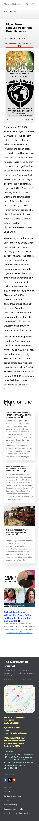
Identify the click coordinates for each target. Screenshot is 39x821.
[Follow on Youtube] (14, 780)
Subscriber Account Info (13, 809)
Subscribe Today (10, 804)
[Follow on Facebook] (5, 780)
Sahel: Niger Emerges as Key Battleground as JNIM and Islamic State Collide (17, 468)
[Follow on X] (10, 780)
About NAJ (8, 791)
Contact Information (12, 796)
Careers (7, 800)
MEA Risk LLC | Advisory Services (17, 813)
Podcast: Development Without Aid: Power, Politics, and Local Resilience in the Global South (18, 616)
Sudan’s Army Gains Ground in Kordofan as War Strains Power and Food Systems (19, 415)
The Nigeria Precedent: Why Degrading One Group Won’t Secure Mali (17, 532)
